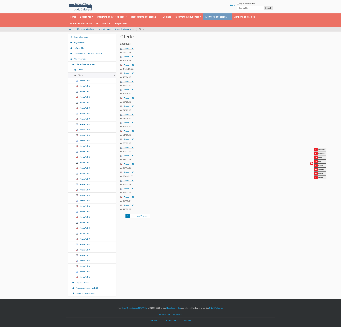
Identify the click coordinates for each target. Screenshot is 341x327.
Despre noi (85, 16)
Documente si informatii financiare (88, 53)
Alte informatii (105, 29)
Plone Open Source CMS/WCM (134, 308)
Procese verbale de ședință (87, 288)
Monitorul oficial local (216, 16)
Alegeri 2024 (120, 23)
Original (318, 161)
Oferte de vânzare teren (125, 29)
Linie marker (321, 169)
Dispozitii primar (82, 282)
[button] (93, 16)
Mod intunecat (321, 153)
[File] (122, 48)
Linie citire (320, 173)
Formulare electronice (81, 23)
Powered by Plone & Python (170, 314)
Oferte (80, 70)
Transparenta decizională (143, 16)
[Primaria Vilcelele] (80, 6)
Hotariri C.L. (79, 48)
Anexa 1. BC (129, 48)
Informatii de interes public (110, 16)
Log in (232, 5)
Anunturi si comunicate (85, 293)
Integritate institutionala (187, 16)
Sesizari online (103, 23)
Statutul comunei (81, 37)
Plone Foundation (173, 308)
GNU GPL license (216, 308)
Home (73, 16)
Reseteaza (320, 177)
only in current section (247, 4)
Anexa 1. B (83, 255)
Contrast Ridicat (321, 149)
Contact (167, 16)
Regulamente (79, 42)
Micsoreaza (319, 165)
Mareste (318, 157)
